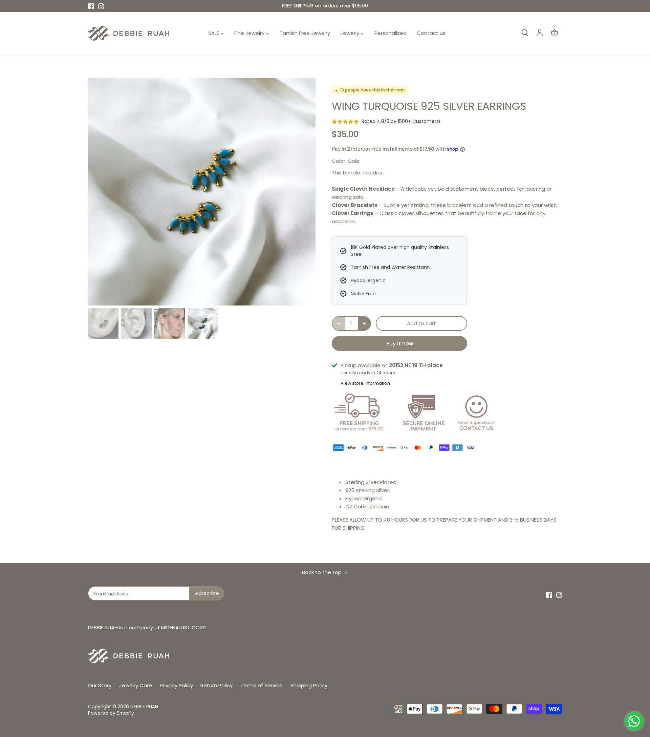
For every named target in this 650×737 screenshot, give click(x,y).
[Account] (539, 32)
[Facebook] (91, 5)
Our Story (99, 685)
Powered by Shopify (111, 713)
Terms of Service (261, 685)
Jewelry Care (135, 685)
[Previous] (98, 191)
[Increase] (364, 323)
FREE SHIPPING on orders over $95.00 (325, 5)
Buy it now (399, 343)
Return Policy (216, 685)
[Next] (305, 191)
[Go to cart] (554, 32)
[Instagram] (101, 5)
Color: (339, 161)
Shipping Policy (308, 685)
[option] (202, 192)
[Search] (524, 32)
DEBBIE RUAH (144, 706)
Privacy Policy (176, 685)
